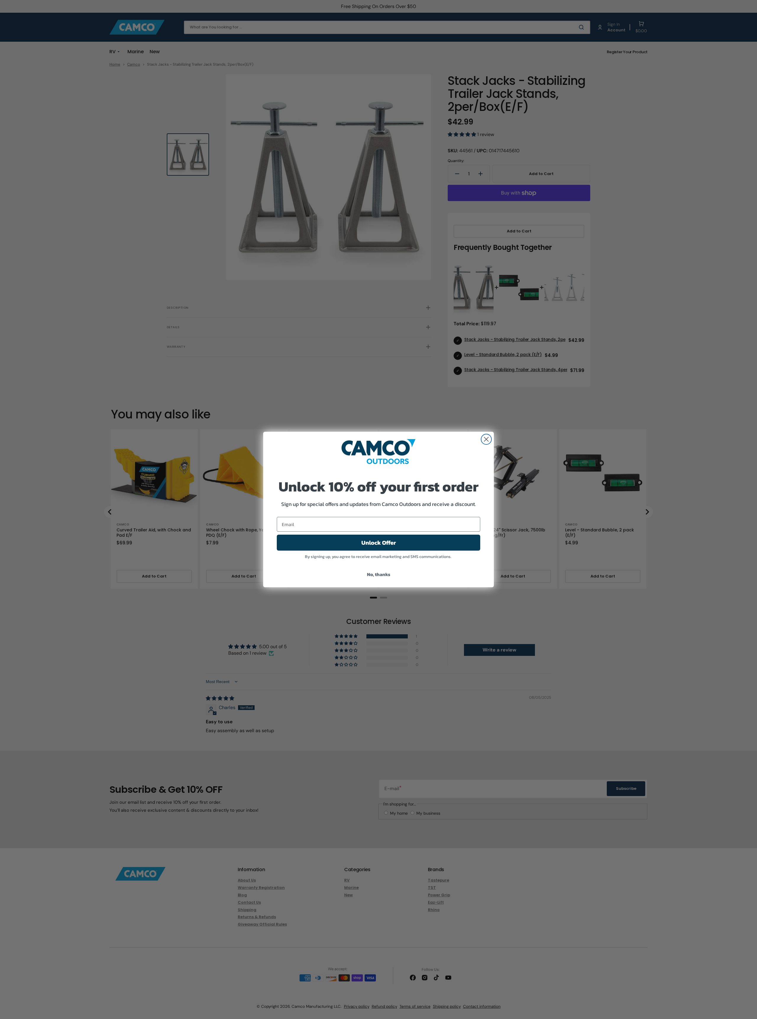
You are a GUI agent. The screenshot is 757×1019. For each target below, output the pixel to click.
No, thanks (378, 574)
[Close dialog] (486, 439)
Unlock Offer (378, 542)
